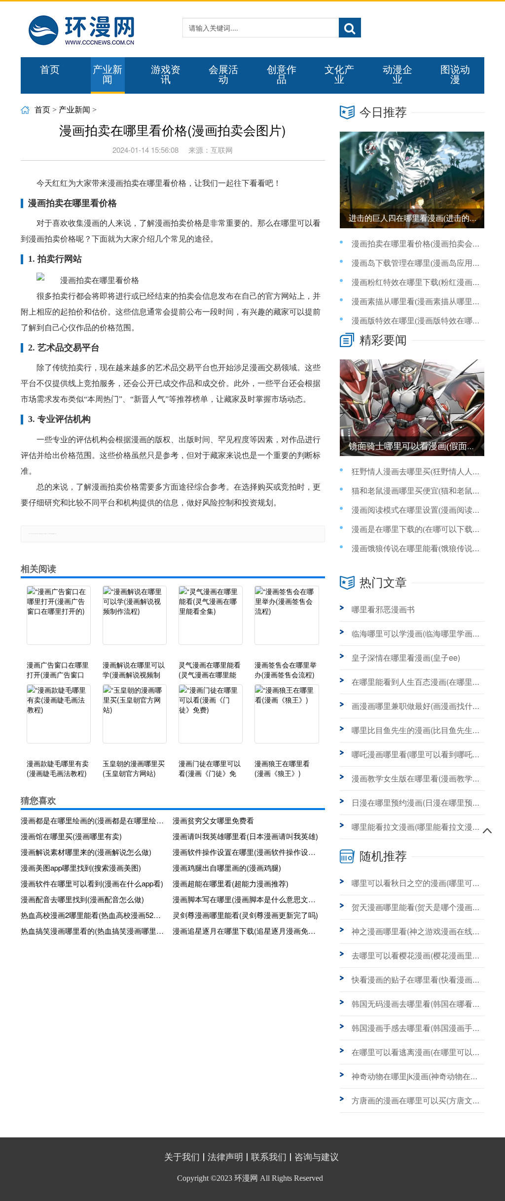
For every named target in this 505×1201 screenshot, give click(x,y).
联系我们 (269, 1157)
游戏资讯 (165, 74)
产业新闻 (107, 74)
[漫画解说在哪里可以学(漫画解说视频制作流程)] (135, 620)
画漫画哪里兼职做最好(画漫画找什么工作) (425, 705)
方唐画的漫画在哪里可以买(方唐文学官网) (425, 1100)
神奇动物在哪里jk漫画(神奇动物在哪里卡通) (428, 1076)
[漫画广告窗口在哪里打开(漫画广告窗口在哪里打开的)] (59, 620)
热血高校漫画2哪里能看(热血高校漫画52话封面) (94, 915)
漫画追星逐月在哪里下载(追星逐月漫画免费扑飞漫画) (246, 930)
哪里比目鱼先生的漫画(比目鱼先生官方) (421, 730)
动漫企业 (397, 74)
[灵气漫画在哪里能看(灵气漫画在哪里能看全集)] (211, 620)
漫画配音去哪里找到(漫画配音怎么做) (82, 899)
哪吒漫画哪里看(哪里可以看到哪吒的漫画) (425, 754)
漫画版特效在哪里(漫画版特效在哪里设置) (425, 321)
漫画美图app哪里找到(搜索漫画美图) (81, 867)
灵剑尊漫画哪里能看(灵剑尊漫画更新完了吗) (245, 915)
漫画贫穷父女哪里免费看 (213, 820)
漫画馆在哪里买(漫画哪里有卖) (71, 836)
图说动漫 (455, 74)
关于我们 (182, 1157)
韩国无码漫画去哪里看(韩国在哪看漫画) (421, 1003)
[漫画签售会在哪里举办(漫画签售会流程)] (286, 620)
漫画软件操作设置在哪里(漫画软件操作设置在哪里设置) (246, 852)
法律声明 (225, 1157)
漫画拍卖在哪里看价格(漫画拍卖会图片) (421, 244)
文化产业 (339, 74)
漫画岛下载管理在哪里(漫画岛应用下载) (421, 263)
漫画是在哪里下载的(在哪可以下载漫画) (421, 529)
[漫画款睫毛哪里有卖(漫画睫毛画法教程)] (59, 718)
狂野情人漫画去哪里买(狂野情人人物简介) (425, 471)
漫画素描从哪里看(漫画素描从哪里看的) (421, 301)
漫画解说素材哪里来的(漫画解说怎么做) (86, 852)
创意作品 (281, 74)
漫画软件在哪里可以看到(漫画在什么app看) (92, 883)
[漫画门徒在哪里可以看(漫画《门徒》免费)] (211, 718)
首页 (50, 69)
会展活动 (223, 74)
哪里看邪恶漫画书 (383, 609)
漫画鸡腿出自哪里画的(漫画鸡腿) (227, 867)
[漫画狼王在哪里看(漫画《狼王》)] (286, 718)
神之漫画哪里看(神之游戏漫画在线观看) (421, 931)
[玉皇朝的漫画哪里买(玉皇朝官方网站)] (135, 718)
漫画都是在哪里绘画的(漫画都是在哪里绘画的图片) (94, 820)
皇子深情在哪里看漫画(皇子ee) (406, 657)
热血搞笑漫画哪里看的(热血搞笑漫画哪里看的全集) (94, 930)
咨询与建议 (316, 1157)
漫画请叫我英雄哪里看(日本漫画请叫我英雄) (245, 836)
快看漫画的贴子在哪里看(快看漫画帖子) (421, 979)
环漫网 (246, 1178)
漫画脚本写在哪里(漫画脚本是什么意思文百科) (246, 899)
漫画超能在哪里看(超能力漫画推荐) (231, 883)
